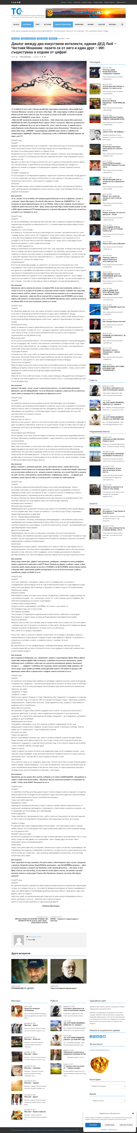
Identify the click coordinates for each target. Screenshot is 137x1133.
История (47, 24)
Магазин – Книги (30, 1054)
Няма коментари (25, 57)
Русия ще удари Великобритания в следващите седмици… (112, 72)
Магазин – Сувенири (32, 1068)
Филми (90, 24)
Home (13, 31)
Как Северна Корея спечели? (114, 321)
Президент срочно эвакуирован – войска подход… (111, 352)
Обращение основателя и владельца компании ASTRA (74, 1053)
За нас (70, 2)
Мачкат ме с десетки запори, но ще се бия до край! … (112, 198)
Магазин (112, 24)
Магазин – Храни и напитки (35, 1112)
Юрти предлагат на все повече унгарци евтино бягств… (112, 470)
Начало (16, 24)
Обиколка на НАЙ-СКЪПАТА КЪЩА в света (113, 440)
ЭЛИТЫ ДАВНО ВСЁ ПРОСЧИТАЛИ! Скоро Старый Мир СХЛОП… (111, 292)
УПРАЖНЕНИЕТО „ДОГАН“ (22, 988)
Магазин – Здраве (31, 1083)
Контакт (63, 2)
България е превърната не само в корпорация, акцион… (114, 389)
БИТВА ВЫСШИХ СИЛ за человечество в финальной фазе (113, 181)
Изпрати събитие (109, 2)
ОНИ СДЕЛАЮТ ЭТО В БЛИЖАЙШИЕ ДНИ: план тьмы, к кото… (112, 276)
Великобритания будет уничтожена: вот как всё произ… (112, 148)
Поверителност (112, 1129)
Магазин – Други (31, 1025)
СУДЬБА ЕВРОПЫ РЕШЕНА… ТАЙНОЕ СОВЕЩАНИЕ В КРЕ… (114, 118)
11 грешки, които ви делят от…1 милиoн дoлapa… (74, 1067)
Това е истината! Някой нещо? (63, 988)
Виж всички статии (35, 936)
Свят (37, 24)
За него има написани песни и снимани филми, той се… (114, 529)
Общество (53, 38)
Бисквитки (104, 1129)
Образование (42, 38)
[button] (133, 1113)
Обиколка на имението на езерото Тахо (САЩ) (113, 488)
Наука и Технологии (63, 24)
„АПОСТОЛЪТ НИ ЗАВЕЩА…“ (114, 132)
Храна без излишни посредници (32, 1009)
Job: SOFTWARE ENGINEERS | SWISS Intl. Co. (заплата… (113, 403)
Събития (101, 24)
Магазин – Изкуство (32, 1039)
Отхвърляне (109, 1125)
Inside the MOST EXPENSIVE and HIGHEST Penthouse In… (113, 455)
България (27, 24)
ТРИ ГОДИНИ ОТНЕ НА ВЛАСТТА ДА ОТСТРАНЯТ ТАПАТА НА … (113, 229)
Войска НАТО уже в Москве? (114, 244)
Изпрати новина (87, 2)
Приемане (93, 1125)
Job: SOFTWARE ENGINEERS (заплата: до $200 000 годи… (114, 418)
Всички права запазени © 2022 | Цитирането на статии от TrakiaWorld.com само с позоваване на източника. (45, 1130)
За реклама (77, 2)
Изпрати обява (98, 2)
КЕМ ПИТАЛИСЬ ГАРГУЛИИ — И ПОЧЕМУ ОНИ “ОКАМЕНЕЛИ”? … (114, 368)
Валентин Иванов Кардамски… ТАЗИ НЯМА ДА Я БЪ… (114, 103)
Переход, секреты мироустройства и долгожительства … (111, 259)
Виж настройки (126, 1125)
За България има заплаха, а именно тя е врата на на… (113, 87)
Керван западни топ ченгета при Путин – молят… (114, 213)
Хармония (79, 24)
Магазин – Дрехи (31, 1097)
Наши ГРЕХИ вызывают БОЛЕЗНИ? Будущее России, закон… (114, 165)
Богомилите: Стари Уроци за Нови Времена (114, 512)
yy (16, 57)
